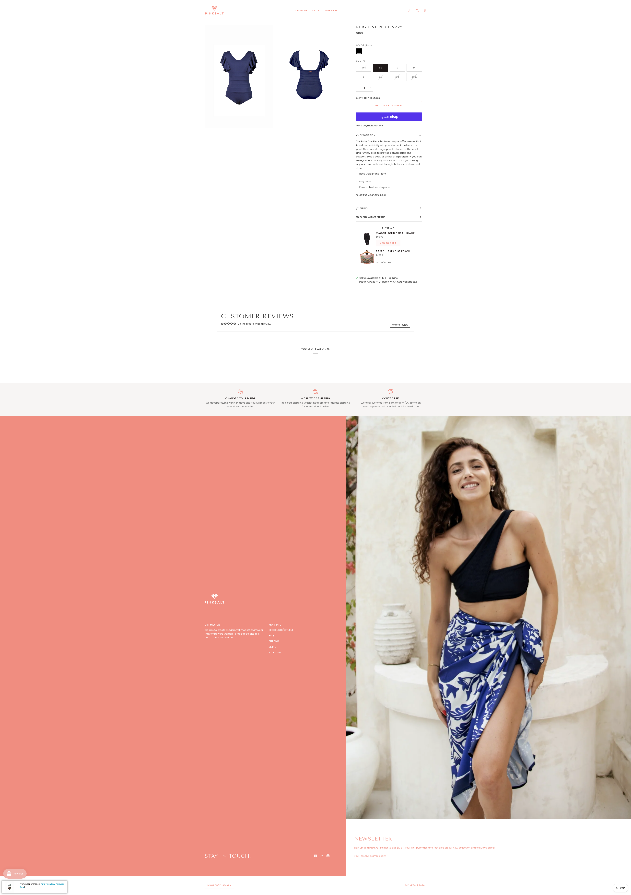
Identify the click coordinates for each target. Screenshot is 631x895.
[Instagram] (328, 855)
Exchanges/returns (372, 217)
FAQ (271, 635)
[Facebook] (315, 855)
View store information (403, 281)
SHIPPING (274, 641)
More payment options (370, 125)
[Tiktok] (321, 855)
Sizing (364, 208)
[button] (315, 10)
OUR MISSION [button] (212, 624)
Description (367, 135)
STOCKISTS (275, 652)
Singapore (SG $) (218, 885)
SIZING (272, 647)
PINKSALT (413, 885)
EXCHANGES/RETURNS (281, 630)
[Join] (618, 856)
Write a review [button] (400, 324)
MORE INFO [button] (275, 624)
